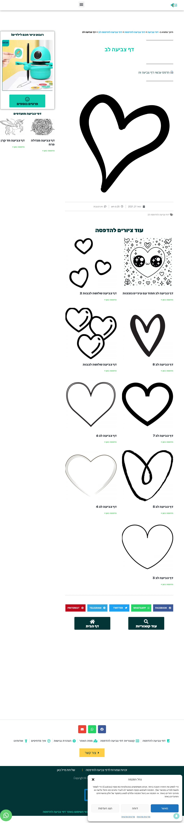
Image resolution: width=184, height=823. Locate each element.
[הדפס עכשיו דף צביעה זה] (171, 72)
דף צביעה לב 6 (106, 436)
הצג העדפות (105, 808)
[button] (93, 779)
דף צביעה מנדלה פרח (43, 142)
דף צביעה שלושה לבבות (100, 364)
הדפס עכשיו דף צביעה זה (153, 72)
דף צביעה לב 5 (163, 507)
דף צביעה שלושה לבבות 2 (98, 293)
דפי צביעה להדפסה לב (110, 32)
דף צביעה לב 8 (163, 364)
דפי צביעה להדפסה (135, 32)
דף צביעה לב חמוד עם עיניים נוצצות (148, 293)
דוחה (135, 808)
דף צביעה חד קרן (13, 140)
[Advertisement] (119, 657)
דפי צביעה (153, 32)
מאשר (164, 808)
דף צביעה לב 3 (163, 578)
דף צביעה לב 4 (106, 507)
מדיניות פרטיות (143, 816)
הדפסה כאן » (167, 299)
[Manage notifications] (176, 816)
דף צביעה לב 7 (163, 436)
